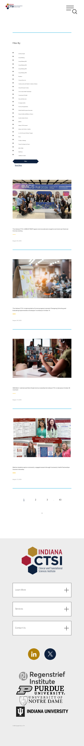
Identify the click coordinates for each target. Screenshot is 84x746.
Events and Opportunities (23, 106)
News (19, 136)
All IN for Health (21, 53)
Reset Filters (18, 165)
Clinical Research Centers (23, 87)
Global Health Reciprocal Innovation (25, 110)
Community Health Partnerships (24, 91)
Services (19, 609)
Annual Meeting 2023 (22, 61)
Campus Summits (22, 80)
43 (61, 500)
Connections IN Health (22, 95)
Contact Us (20, 628)
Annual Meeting (21, 57)
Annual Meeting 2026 (22, 72)
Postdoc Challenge (22, 140)
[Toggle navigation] (72, 7)
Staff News (20, 151)
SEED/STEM (20, 148)
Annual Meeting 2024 (22, 65)
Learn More (20, 590)
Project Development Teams (24, 144)
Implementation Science (23, 118)
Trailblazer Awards (22, 155)
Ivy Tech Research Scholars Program (25, 133)
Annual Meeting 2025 (22, 68)
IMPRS (19, 121)
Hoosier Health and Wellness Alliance (25, 114)
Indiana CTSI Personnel (23, 125)
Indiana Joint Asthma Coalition (24, 129)
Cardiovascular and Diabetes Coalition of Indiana (27, 83)
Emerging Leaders (21, 102)
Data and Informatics (22, 99)
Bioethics (20, 76)
